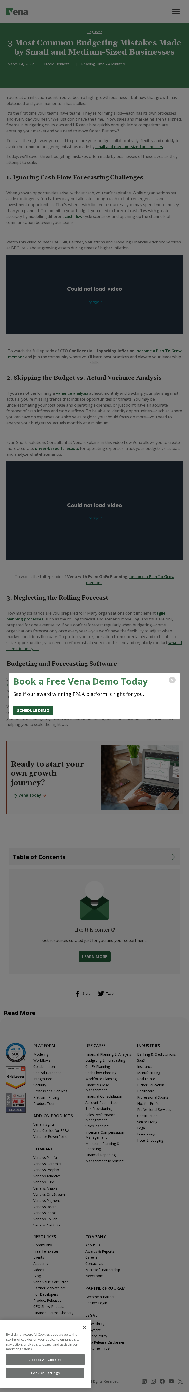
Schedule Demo (33, 710)
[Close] (84, 1327)
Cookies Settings (45, 1373)
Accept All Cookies (45, 1359)
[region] (45, 1354)
